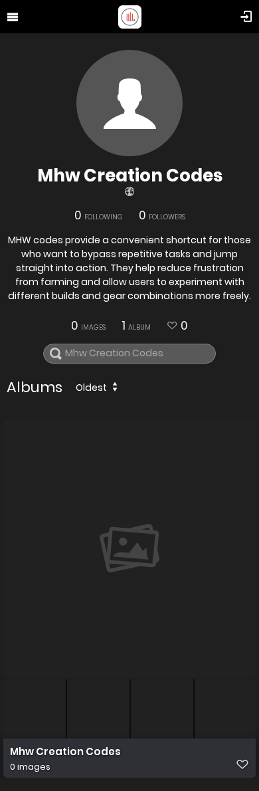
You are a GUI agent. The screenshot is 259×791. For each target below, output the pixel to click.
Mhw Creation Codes (129, 175)
